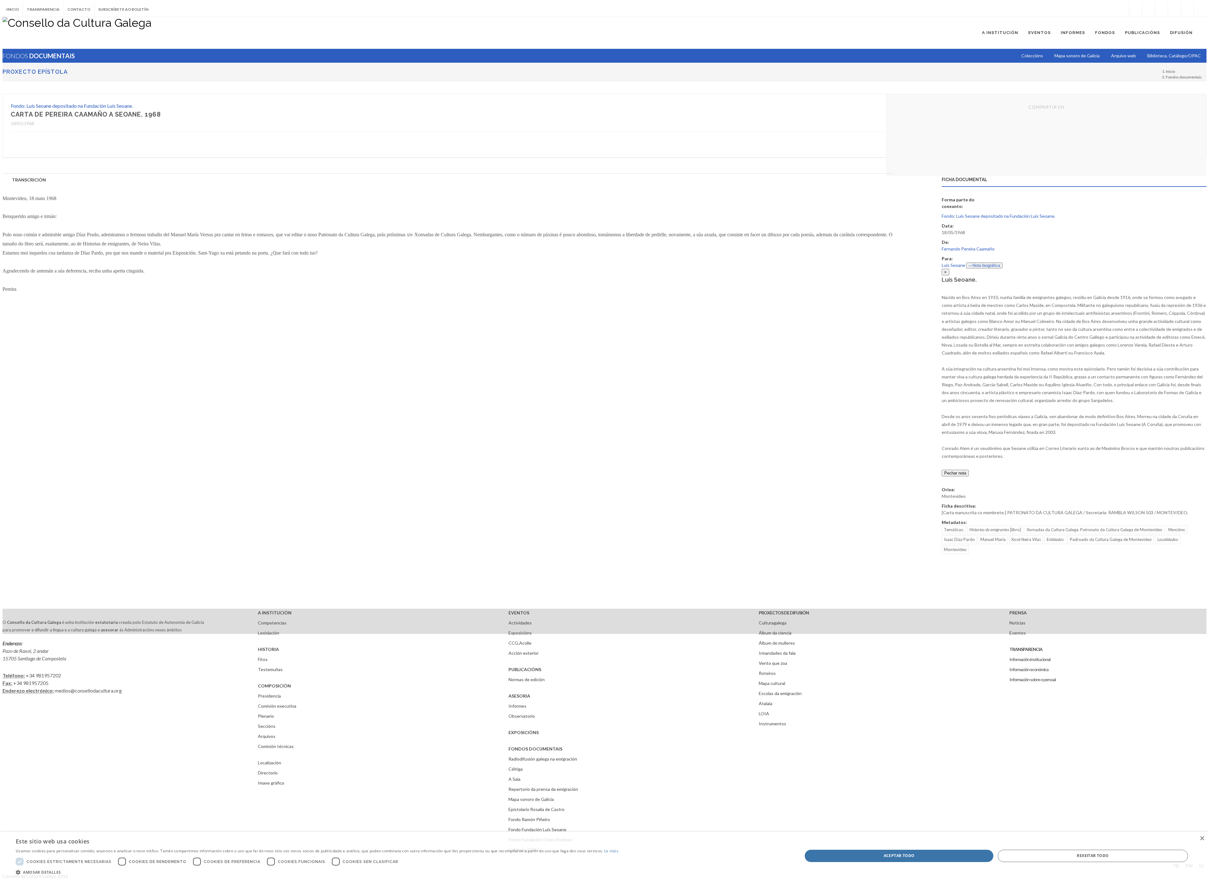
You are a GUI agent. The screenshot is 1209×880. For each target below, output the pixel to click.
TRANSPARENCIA (1025, 649)
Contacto (78, 9)
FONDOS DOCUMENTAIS (535, 748)
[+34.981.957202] (1187, 9)
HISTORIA (268, 649)
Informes (517, 706)
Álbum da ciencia (775, 633)
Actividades (520, 622)
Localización (269, 762)
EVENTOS (518, 612)
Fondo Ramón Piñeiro (529, 819)
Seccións (266, 726)
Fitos (263, 659)
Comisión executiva (277, 706)
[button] (317, 872)
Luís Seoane (953, 265)
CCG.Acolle (519, 643)
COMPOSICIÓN (274, 685)
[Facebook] (1135, 9)
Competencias (272, 622)
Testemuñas (270, 669)
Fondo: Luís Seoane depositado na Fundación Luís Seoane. (72, 106)
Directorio (268, 772)
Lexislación (268, 633)
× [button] (1202, 838)
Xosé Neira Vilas (1026, 539)
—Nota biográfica (984, 265)
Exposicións (520, 633)
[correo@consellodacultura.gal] (1200, 9)
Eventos (1017, 633)
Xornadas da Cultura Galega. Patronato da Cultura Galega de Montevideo (1094, 529)
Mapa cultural (772, 683)
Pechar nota (955, 473)
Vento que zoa (773, 663)
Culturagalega (772, 622)
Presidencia (269, 696)
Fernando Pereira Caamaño (968, 248)
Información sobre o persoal (1032, 679)
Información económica (1028, 669)
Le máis (611, 851)
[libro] (995, 529)
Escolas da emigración (780, 693)
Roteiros (767, 673)
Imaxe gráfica (271, 782)
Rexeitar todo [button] (1093, 855)
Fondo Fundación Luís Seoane (537, 829)
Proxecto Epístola (35, 71)
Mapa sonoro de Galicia (531, 799)
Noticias (1017, 622)
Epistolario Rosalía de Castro (536, 809)
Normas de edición (526, 679)
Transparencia (43, 9)
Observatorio (521, 716)
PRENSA (1018, 612)
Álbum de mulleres (777, 643)
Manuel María (993, 539)
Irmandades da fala (777, 653)
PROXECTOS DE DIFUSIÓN (784, 612)
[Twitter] (1148, 9)
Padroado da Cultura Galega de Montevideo (1111, 539)
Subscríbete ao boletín (123, 9)
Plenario (266, 716)
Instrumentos (772, 723)
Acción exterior (523, 653)
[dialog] (604, 856)
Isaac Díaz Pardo (959, 539)
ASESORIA (519, 696)
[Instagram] (1122, 9)
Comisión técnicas (276, 746)
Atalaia (765, 703)
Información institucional (1029, 659)
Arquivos (266, 736)
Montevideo (955, 549)
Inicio (12, 9)
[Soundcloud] (1161, 9)
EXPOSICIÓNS (523, 732)
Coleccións (1032, 55)
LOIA (764, 713)
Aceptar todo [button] (899, 855)
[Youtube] (1174, 9)
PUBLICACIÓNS (524, 669)
